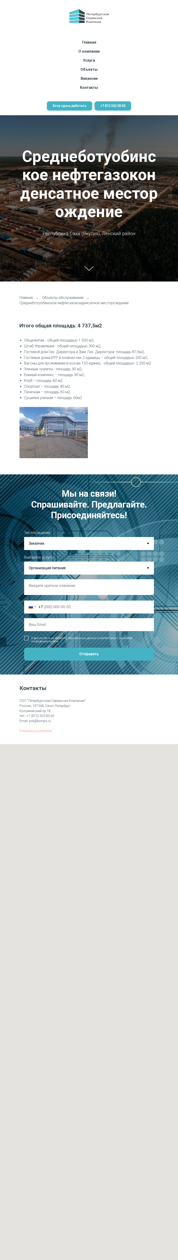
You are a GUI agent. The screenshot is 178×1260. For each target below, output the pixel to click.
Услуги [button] (89, 60)
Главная (89, 42)
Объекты (89, 69)
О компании (89, 51)
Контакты (89, 87)
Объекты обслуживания (62, 1013)
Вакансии (89, 78)
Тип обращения (37, 1248)
